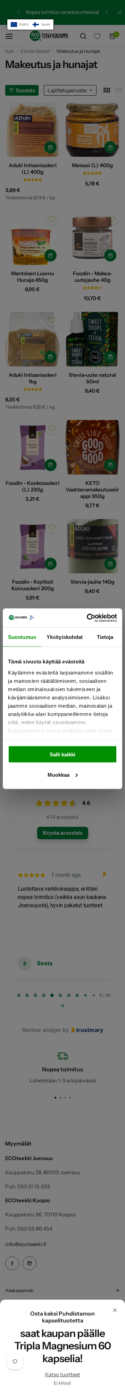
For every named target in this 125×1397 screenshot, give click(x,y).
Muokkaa (58, 774)
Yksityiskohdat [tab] (65, 637)
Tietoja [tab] (105, 637)
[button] (30, 24)
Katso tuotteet (62, 1374)
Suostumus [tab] (22, 637)
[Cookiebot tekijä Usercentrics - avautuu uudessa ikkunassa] (88, 617)
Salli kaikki (62, 754)
